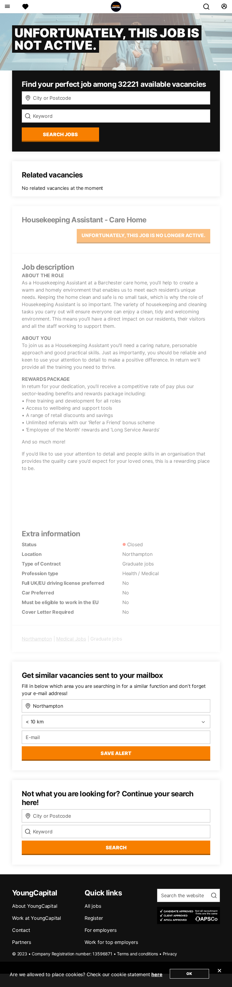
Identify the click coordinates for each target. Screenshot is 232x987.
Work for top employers (111, 942)
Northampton (37, 639)
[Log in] (224, 6)
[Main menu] (7, 6)
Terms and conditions (137, 953)
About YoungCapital (34, 906)
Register (94, 918)
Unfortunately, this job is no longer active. (143, 235)
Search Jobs (60, 134)
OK (189, 973)
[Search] (208, 6)
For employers (100, 930)
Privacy (170, 953)
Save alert (116, 753)
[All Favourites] (25, 6)
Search (116, 847)
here (156, 974)
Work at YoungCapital (36, 918)
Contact (21, 930)
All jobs (93, 906)
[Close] (219, 974)
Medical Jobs (71, 639)
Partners (21, 942)
